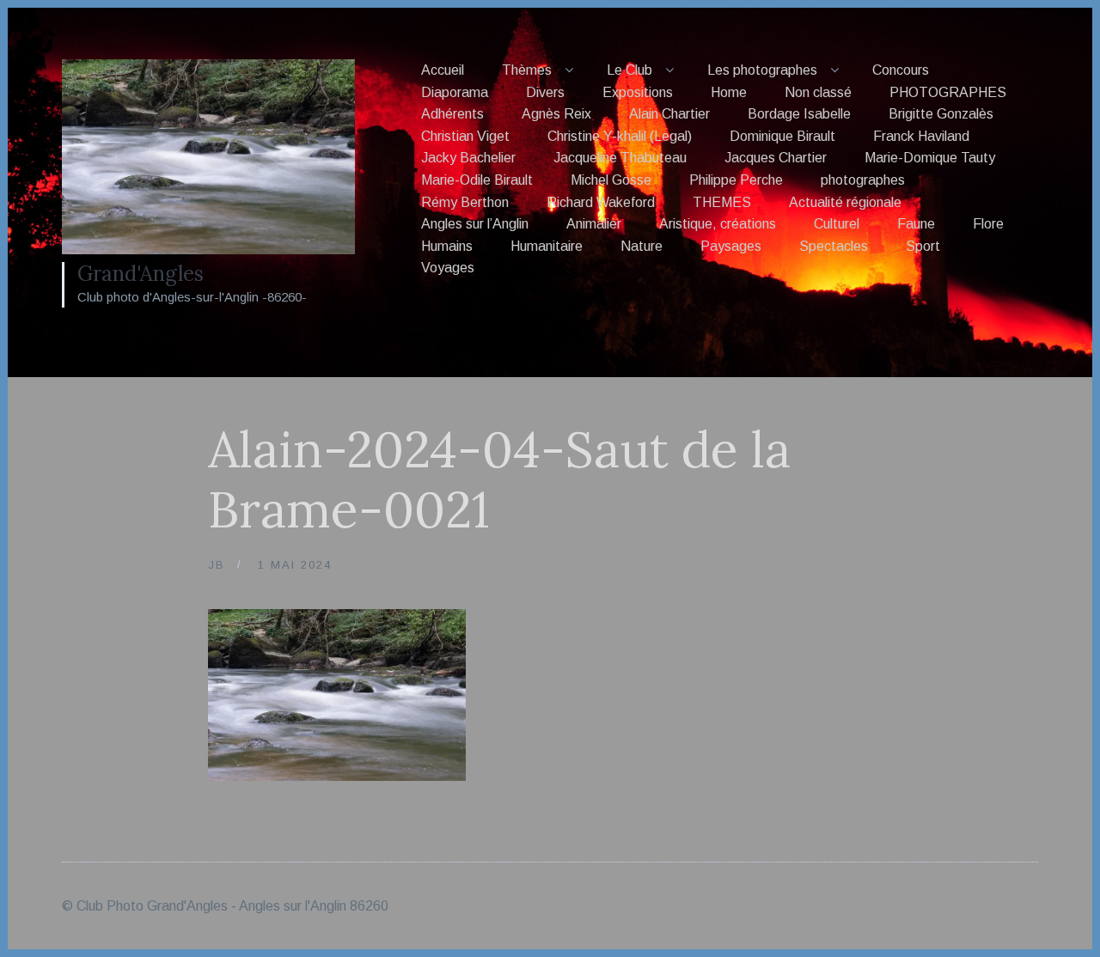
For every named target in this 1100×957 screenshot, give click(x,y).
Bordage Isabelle (799, 114)
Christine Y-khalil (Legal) (619, 136)
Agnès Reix (556, 114)
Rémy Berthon (465, 202)
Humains (447, 246)
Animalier (593, 223)
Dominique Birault (782, 136)
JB (216, 564)
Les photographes (762, 70)
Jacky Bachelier (468, 157)
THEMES (722, 202)
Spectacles (833, 246)
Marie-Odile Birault (477, 180)
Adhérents (452, 114)
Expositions (637, 92)
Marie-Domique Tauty (930, 157)
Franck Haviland (921, 136)
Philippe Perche (736, 180)
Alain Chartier (669, 114)
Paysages (730, 246)
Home (729, 92)
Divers (545, 92)
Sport (923, 246)
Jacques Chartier (775, 157)
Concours (900, 70)
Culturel (836, 223)
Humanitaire (546, 246)
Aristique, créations (717, 223)
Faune (916, 223)
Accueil (442, 70)
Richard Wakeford (601, 202)
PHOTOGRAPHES (947, 92)
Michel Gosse (611, 180)
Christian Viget (465, 136)
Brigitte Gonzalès (941, 114)
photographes (863, 180)
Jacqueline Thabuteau (620, 157)
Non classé (818, 92)
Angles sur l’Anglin (475, 223)
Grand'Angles (140, 273)
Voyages (447, 267)
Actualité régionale (845, 202)
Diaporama (454, 92)
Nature (641, 246)
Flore (988, 223)
